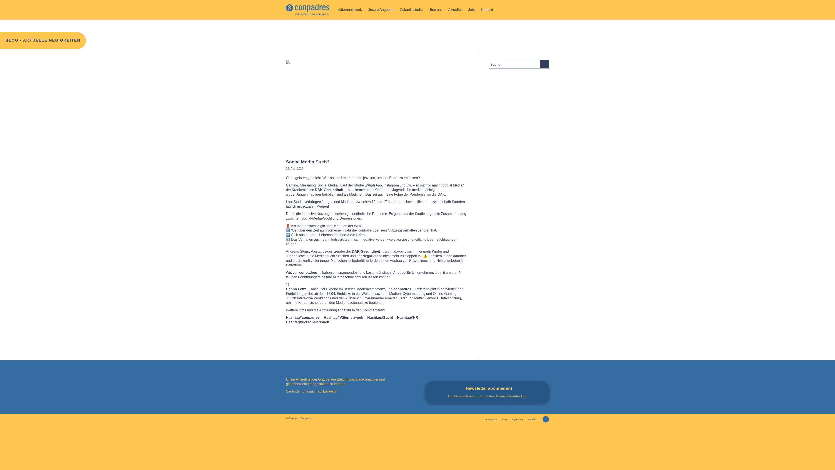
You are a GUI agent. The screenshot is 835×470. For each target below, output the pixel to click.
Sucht (380, 317)
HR (407, 317)
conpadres (308, 272)
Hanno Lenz (296, 289)
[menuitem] (350, 10)
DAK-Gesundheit (329, 190)
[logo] (307, 10)
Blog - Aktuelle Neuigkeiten (42, 40)
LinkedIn (329, 391)
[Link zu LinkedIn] (546, 419)
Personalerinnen (307, 322)
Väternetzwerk (343, 317)
